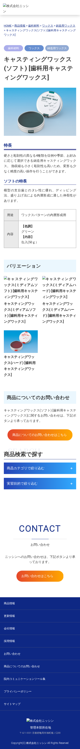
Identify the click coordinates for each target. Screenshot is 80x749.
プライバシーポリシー (18, 691)
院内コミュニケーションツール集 (24, 678)
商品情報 (9, 603)
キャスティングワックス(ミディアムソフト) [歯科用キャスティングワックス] (21, 313)
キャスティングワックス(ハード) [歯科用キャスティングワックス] (20, 366)
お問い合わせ (12, 653)
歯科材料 (13, 48)
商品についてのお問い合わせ (22, 666)
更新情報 (9, 615)
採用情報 (9, 641)
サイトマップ (12, 704)
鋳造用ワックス (57, 48)
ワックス (34, 48)
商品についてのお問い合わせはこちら (39, 435)
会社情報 (9, 628)
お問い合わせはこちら (37, 576)
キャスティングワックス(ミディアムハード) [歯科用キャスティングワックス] (59, 313)
